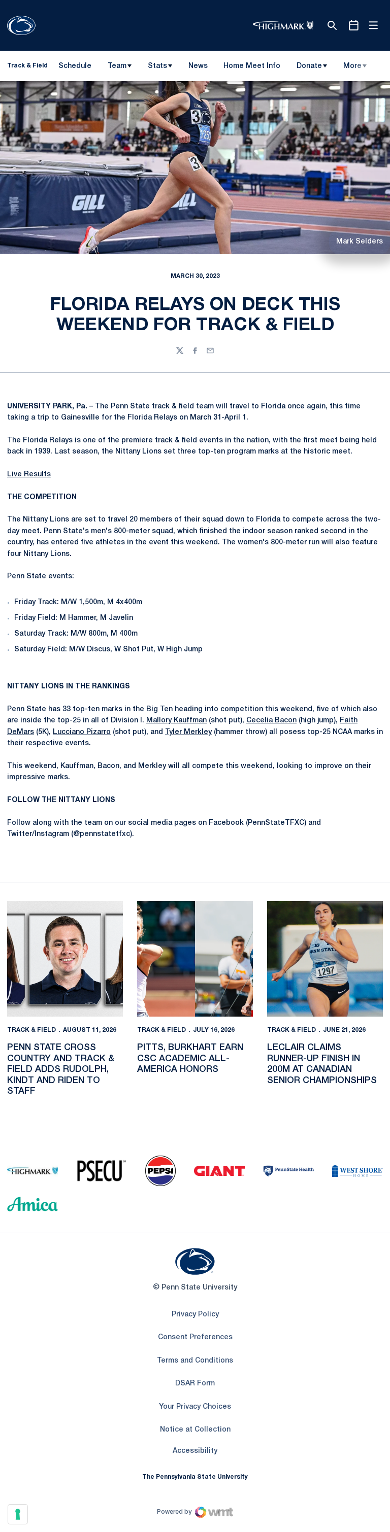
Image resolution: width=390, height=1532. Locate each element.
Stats (157, 66)
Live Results (29, 474)
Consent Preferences (195, 1337)
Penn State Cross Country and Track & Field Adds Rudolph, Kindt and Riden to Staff (60, 1069)
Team (117, 66)
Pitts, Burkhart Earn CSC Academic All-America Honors (190, 1058)
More (352, 66)
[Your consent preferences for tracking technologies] (17, 1514)
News (198, 66)
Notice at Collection (195, 1429)
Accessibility (195, 1450)
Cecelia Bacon (271, 720)
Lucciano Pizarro (82, 732)
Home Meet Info (251, 68)
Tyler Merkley (188, 732)
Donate (309, 66)
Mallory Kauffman (176, 720)
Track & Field (31, 1030)
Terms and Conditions (195, 1360)
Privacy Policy (195, 1314)
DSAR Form (195, 1383)
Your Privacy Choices (195, 1407)
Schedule (74, 66)
